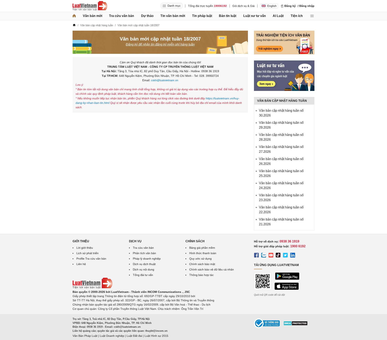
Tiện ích (297, 16)
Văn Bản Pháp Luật (85, 335)
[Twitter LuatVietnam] (285, 256)
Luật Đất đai (134, 335)
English (272, 5)
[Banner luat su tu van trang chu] (284, 89)
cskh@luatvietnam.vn (164, 80)
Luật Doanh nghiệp (112, 335)
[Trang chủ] (74, 16)
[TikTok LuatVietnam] (278, 256)
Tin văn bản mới (172, 16)
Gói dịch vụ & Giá (243, 5)
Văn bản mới (92, 16)
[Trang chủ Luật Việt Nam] (90, 6)
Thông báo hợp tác (201, 275)
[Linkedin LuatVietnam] (292, 256)
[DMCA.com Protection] (295, 324)
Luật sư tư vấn (254, 16)
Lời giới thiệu (84, 247)
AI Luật (278, 16)
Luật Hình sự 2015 (156, 335)
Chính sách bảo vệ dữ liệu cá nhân (211, 269)
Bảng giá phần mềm (202, 247)
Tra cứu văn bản (121, 16)
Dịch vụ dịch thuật (144, 264)
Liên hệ (81, 264)
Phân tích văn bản (144, 253)
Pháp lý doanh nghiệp (147, 258)
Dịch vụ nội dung (143, 269)
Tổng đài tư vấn (143, 275)
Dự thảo (147, 16)
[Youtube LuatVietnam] (270, 256)
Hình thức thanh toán (202, 253)
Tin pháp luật (202, 16)
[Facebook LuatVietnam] (256, 256)
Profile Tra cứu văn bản (91, 258)
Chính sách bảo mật (202, 264)
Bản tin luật (227, 16)
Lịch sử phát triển (87, 253)
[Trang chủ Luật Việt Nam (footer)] (92, 287)
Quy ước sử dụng (200, 258)
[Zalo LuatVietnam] (263, 256)
